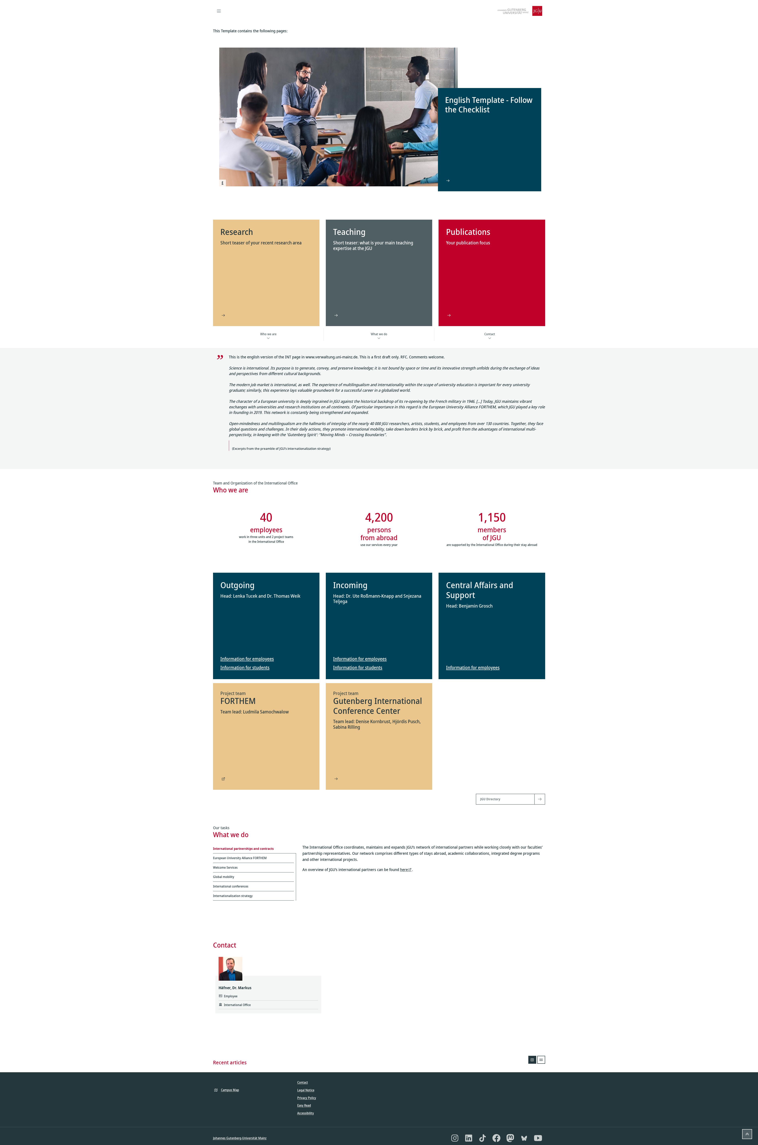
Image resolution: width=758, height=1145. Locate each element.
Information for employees (247, 659)
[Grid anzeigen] (532, 1060)
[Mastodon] (510, 1138)
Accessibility (305, 1113)
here (404, 869)
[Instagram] (455, 1138)
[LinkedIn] (469, 1138)
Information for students (245, 667)
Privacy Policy (306, 1098)
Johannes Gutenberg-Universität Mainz (240, 1138)
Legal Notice (305, 1090)
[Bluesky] (524, 1138)
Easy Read (304, 1105)
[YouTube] (538, 1138)
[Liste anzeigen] (541, 1060)
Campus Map (230, 1090)
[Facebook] (496, 1138)
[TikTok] (483, 1138)
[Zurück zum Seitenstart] (747, 1134)
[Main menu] (219, 11)
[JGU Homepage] (519, 11)
